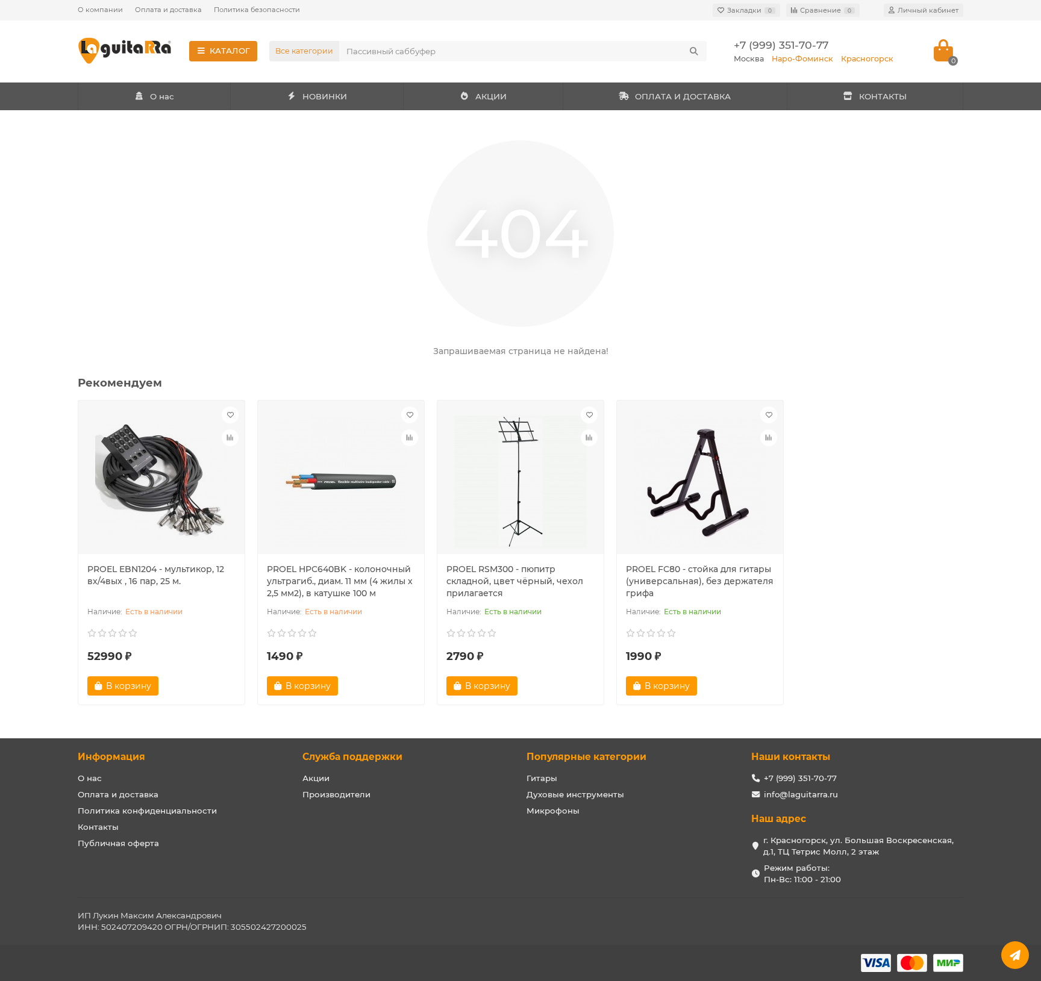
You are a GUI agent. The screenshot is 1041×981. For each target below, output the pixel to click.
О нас (162, 96)
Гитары (542, 778)
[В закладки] (230, 414)
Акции (316, 778)
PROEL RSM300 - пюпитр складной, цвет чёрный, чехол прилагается (514, 581)
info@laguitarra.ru (801, 794)
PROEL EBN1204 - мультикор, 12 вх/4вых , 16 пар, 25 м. (155, 575)
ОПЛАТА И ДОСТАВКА (683, 96)
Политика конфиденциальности (147, 810)
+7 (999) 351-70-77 (781, 45)
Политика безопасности (257, 9)
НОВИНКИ (324, 96)
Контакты (98, 827)
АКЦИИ (491, 96)
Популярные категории (586, 756)
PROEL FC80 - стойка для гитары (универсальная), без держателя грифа (700, 581)
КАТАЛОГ (230, 50)
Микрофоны (553, 810)
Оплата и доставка (168, 9)
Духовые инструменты (575, 794)
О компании (100, 9)
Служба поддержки (352, 756)
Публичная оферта (118, 843)
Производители (336, 794)
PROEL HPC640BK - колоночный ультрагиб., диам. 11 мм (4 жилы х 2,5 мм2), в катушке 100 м (340, 581)
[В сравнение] (230, 437)
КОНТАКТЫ (883, 96)
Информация (111, 756)
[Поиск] (694, 51)
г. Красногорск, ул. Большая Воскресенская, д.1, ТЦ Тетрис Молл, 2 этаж (858, 845)
